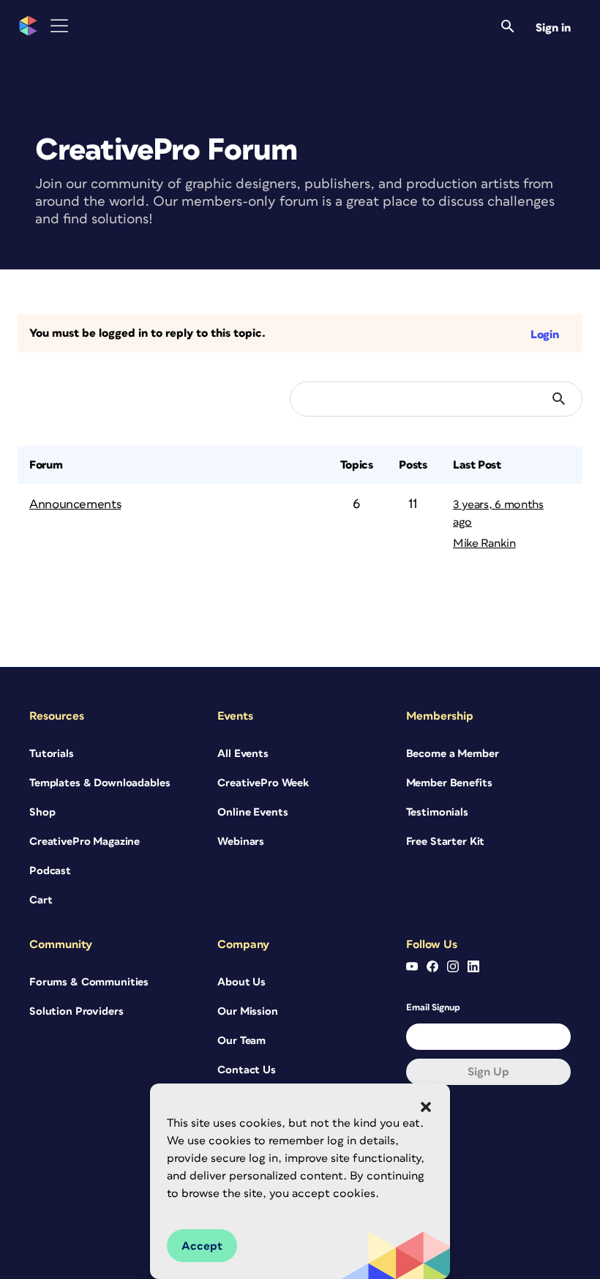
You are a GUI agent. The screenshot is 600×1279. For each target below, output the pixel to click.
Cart (40, 900)
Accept (201, 1246)
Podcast (50, 870)
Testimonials (437, 812)
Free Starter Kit (445, 841)
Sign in (553, 28)
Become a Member (452, 753)
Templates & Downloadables (99, 783)
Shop (42, 812)
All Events (243, 753)
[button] (426, 1107)
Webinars (240, 841)
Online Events (252, 812)
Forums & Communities (89, 982)
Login (544, 334)
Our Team (241, 1040)
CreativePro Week (263, 783)
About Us (241, 982)
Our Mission (247, 1011)
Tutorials (51, 753)
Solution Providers (76, 1011)
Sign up (488, 1072)
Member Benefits (449, 783)
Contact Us (246, 1069)
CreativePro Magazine (84, 841)
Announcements (75, 504)
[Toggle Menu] (59, 26)
